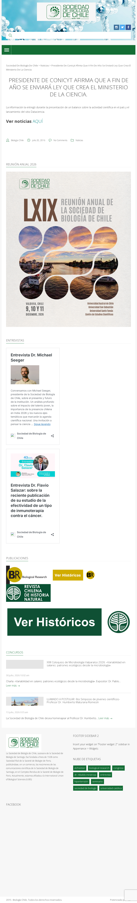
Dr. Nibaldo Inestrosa (85, 774)
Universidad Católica (111, 788)
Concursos (14, 652)
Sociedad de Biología (85, 788)
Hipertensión (81, 781)
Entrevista (105, 774)
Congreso (118, 768)
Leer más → (13, 685)
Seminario (97, 781)
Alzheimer (79, 768)
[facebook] (128, 27)
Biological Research (99, 768)
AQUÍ (38, 121)
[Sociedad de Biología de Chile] (66, 12)
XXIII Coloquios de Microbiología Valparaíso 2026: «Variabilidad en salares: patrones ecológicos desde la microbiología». (86, 664)
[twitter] (122, 27)
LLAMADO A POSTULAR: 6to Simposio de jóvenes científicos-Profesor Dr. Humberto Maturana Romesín (83, 701)
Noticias (79, 140)
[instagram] (116, 27)
